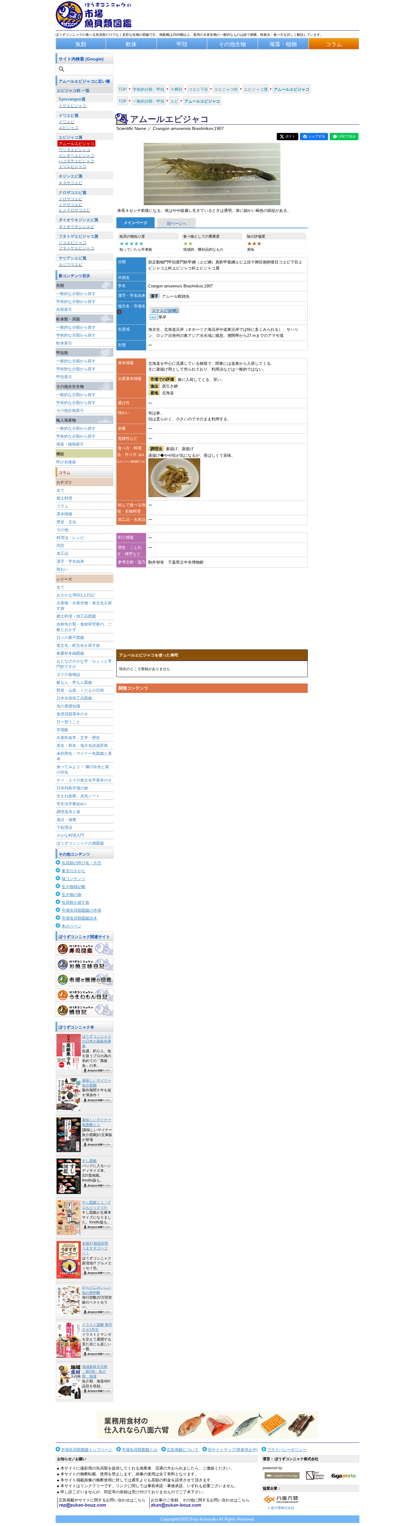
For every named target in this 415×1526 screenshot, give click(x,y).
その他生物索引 (70, 410)
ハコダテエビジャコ (76, 161)
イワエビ (66, 122)
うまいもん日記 (84, 995)
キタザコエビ (70, 183)
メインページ (135, 222)
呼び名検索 (66, 462)
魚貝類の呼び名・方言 (81, 863)
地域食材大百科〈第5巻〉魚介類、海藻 (95, 1371)
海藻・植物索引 (70, 444)
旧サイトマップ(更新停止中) (233, 1449)
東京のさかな (73, 871)
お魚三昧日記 (84, 964)
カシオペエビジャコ (76, 155)
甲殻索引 (64, 377)
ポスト (290, 136)
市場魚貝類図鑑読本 (79, 918)
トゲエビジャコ (72, 105)
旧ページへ (177, 223)
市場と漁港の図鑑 (84, 979)
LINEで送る (346, 136)
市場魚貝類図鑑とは (139, 1449)
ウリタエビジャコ (74, 150)
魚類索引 (64, 309)
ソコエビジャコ (72, 242)
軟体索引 (64, 343)
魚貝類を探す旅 (75, 902)
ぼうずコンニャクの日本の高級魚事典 (96, 1041)
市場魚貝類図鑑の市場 (81, 910)
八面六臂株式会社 (281, 1508)
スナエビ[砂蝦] (165, 310)
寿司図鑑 (84, 949)
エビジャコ (68, 127)
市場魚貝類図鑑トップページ (86, 1449)
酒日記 (84, 1010)
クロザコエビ (70, 199)
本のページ (71, 926)
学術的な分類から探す (76, 301)
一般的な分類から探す (76, 293)
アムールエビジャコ (76, 143)
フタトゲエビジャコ (76, 248)
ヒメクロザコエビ (74, 210)
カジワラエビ (70, 264)
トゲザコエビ (70, 204)
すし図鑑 (89, 1161)
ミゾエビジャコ (72, 166)
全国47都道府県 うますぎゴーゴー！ (95, 1248)
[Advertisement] (212, 753)
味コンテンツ (73, 879)
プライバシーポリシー (287, 1449)
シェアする (316, 136)
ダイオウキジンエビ (76, 226)
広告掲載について (182, 1449)
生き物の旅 (71, 894)
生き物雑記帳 (73, 886)
